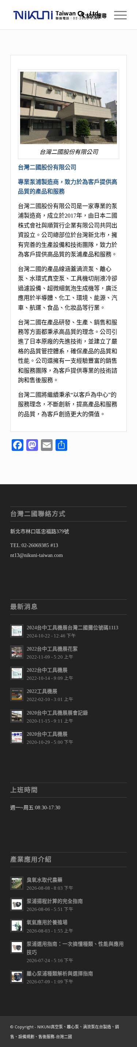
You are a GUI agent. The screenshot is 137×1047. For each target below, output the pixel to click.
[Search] (89, 14)
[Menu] (117, 14)
